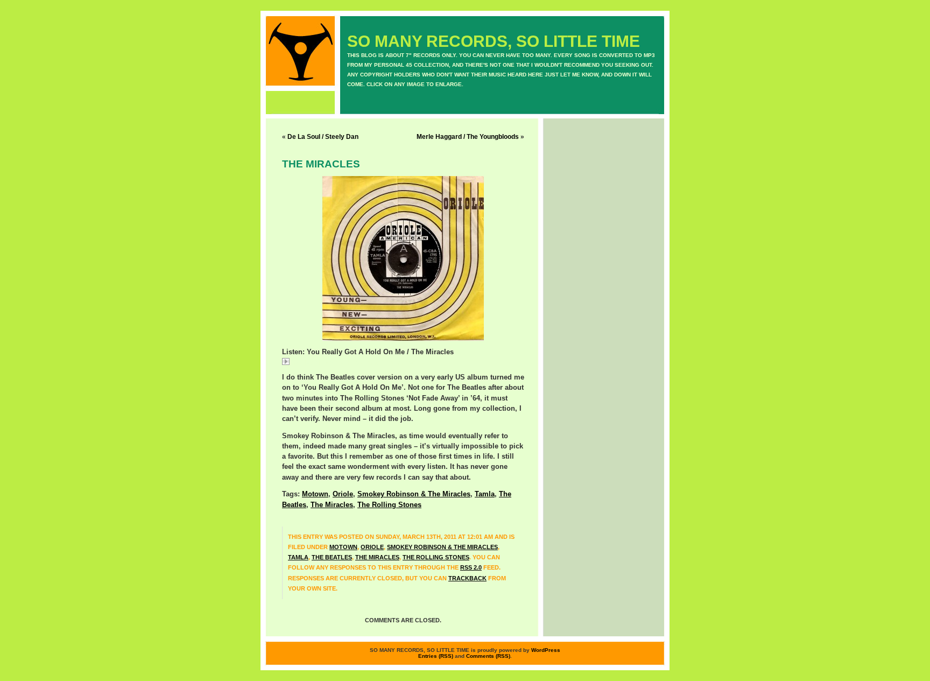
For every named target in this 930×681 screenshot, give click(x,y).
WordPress (545, 650)
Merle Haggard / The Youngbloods (468, 137)
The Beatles (332, 557)
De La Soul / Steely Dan (322, 137)
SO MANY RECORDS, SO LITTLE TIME (493, 41)
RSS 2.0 (471, 567)
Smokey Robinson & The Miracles (413, 494)
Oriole (343, 494)
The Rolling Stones (389, 505)
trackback (467, 578)
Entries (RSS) (435, 656)
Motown (315, 494)
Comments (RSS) (488, 656)
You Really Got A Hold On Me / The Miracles (358, 363)
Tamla (485, 494)
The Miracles (332, 505)
